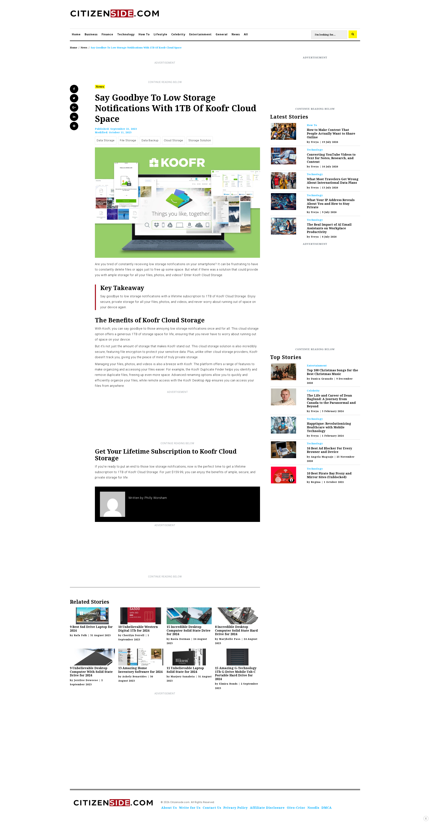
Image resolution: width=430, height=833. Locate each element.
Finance (107, 34)
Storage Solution (199, 140)
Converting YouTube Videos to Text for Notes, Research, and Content (331, 158)
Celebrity (178, 34)
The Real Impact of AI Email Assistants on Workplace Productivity (329, 228)
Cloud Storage (173, 140)
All (246, 34)
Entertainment (200, 34)
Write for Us (190, 808)
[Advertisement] (165, 72)
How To (144, 34)
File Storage (128, 140)
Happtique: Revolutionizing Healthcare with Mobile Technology (329, 427)
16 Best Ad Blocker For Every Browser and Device (329, 450)
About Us (169, 808)
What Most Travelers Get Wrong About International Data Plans (332, 181)
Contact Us (212, 808)
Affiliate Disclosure (267, 808)
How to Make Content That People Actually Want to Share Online (331, 133)
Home (76, 34)
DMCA (326, 808)
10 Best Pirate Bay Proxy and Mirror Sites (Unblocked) (329, 475)
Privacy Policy (235, 808)
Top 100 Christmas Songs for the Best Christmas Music (332, 372)
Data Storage (106, 140)
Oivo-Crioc (296, 808)
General (222, 34)
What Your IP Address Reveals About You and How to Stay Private (331, 203)
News (236, 34)
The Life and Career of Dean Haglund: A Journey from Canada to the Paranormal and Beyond (331, 400)
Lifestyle (160, 34)
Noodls (313, 808)
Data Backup (150, 140)
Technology (126, 34)
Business (91, 34)
